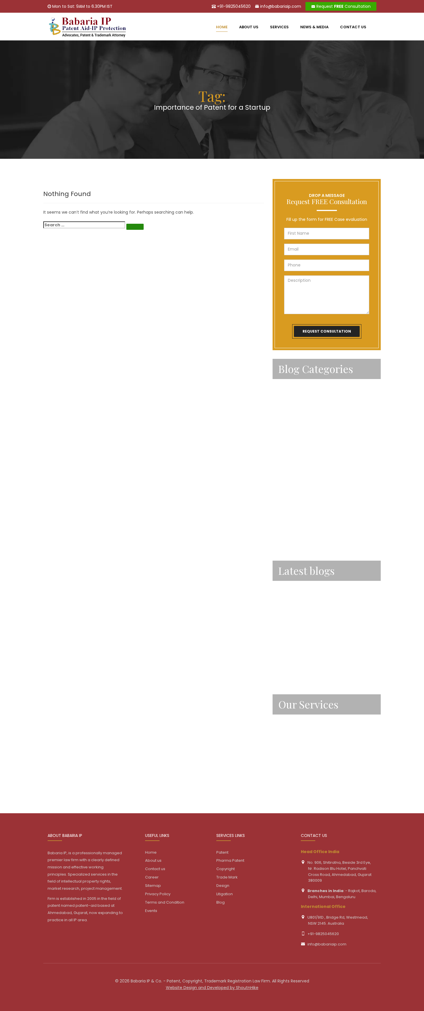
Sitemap (153, 885)
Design (285, 769)
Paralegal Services (298, 402)
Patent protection (298, 497)
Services (279, 27)
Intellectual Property (300, 387)
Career (152, 877)
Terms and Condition (164, 902)
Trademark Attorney (300, 528)
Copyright (289, 738)
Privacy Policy (157, 894)
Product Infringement (301, 513)
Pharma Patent (230, 860)
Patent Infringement (300, 450)
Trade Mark (290, 754)
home (222, 27)
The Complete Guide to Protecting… (317, 589)
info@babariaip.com (280, 6)
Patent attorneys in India (305, 434)
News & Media (314, 27)
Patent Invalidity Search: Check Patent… (320, 672)
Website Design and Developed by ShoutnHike (212, 988)
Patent (285, 418)
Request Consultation (343, 6)
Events (151, 910)
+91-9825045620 (233, 6)
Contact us (353, 27)
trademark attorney (299, 544)
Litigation (288, 785)
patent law (290, 465)
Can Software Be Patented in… (311, 630)
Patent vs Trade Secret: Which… (312, 609)
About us (248, 27)
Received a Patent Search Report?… (316, 651)
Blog (220, 902)
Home (151, 852)
